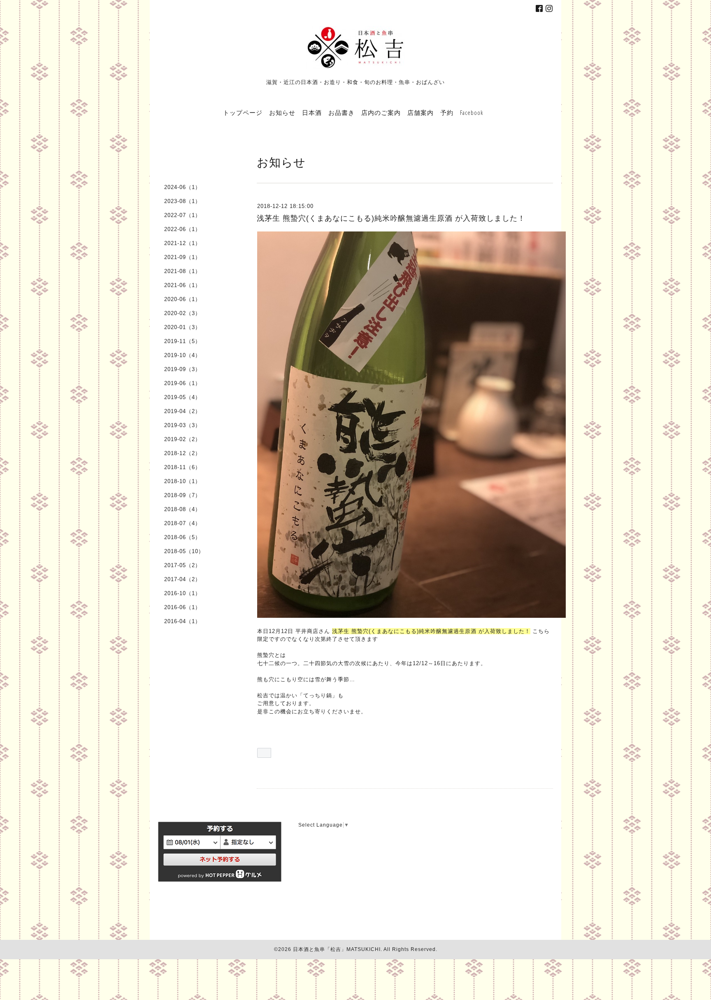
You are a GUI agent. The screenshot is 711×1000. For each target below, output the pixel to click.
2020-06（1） (182, 299)
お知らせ (282, 112)
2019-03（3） (182, 425)
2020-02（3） (182, 313)
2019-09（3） (182, 369)
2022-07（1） (182, 215)
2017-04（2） (182, 579)
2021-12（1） (182, 243)
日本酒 (312, 112)
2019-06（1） (182, 383)
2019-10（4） (182, 355)
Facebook (471, 112)
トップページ (243, 112)
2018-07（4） (182, 523)
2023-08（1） (182, 201)
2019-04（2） (182, 411)
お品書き (341, 112)
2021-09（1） (182, 257)
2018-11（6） (182, 467)
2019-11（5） (182, 341)
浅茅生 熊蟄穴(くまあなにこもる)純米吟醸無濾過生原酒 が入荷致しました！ (391, 218)
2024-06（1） (182, 187)
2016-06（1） (182, 607)
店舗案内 (420, 112)
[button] (264, 753)
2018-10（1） (182, 481)
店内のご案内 (381, 112)
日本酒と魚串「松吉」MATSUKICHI (337, 949)
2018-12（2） (182, 453)
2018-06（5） (182, 537)
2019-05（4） (182, 397)
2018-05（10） (184, 551)
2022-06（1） (182, 229)
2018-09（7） (182, 495)
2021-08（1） (182, 271)
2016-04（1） (182, 621)
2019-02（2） (182, 439)
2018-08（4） (182, 509)
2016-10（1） (182, 593)
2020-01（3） (182, 327)
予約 (446, 112)
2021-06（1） (182, 285)
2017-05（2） (182, 565)
